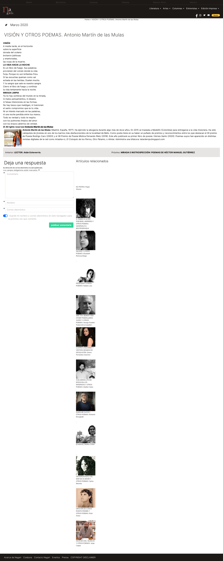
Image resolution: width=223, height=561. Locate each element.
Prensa (65, 557)
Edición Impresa (209, 8)
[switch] (5, 215)
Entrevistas (191, 8)
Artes (165, 8)
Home (87, 19)
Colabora (27, 557)
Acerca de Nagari (12, 557)
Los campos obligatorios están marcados (20, 170)
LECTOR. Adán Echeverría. (28, 152)
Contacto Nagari (42, 557)
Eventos (56, 557)
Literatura (154, 8)
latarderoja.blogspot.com (152, 139)
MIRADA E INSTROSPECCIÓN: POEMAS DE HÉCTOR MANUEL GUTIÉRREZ (158, 152)
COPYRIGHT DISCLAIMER (83, 557)
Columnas (177, 8)
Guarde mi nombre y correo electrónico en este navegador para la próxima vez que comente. (40, 217)
